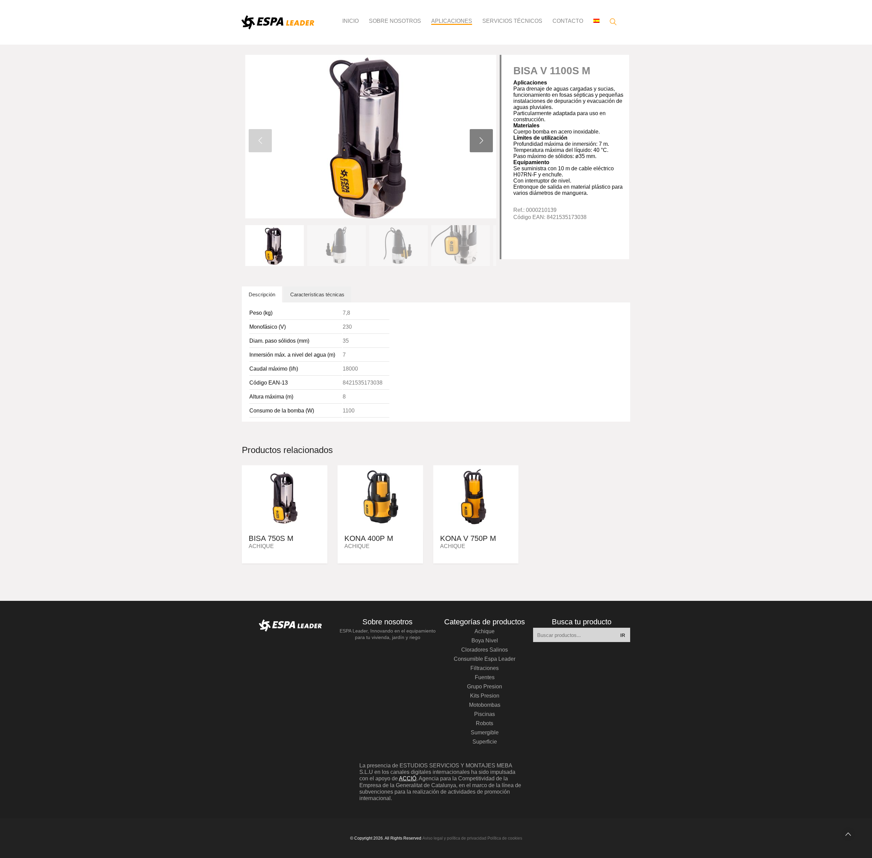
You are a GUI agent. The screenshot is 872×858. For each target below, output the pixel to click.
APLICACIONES (451, 21)
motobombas (484, 705)
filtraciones (484, 668)
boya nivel (484, 640)
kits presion (484, 696)
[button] (481, 140)
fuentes (485, 677)
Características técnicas (317, 294)
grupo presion (484, 686)
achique (484, 631)
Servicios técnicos (512, 21)
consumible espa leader (484, 659)
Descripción (262, 294)
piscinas (484, 714)
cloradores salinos (484, 650)
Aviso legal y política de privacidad (454, 838)
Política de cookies (504, 838)
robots (484, 723)
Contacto (567, 21)
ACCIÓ (407, 778)
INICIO (350, 21)
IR (622, 635)
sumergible (485, 732)
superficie (484, 742)
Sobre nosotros (395, 21)
